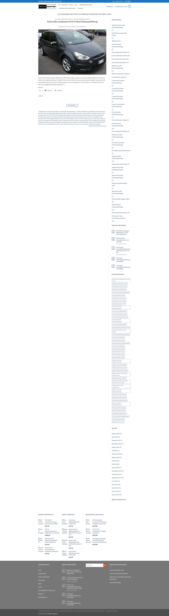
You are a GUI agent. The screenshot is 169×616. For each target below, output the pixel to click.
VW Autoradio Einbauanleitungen (117, 206)
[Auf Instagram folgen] (126, 1)
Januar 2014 (115, 467)
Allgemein (115, 41)
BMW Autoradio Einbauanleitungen (117, 67)
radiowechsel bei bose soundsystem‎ (117, 386)
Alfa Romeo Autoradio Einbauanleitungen (118, 26)
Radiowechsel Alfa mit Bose (119, 378)
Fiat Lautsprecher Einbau (119, 120)
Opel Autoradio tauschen (118, 349)
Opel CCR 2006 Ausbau (118, 354)
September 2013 (117, 477)
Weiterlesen (72, 105)
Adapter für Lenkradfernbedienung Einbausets (120, 578)
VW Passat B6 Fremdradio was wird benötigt (122, 239)
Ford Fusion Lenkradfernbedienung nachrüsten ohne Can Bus (123, 249)
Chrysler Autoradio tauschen (119, 314)
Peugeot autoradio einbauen (119, 365)
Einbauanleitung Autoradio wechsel (65, 115)
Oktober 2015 (116, 440)
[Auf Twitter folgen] (128, 1)
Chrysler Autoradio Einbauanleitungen (117, 89)
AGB (39, 570)
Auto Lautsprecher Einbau (120, 55)
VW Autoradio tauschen (118, 419)
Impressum (41, 580)
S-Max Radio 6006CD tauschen (51, 124)
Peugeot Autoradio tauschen (119, 367)
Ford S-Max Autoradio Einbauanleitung (61, 117)
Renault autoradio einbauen (119, 394)
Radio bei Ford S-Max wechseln (71, 120)
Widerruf (41, 594)
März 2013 (115, 491)
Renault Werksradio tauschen (119, 400)
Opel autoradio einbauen (118, 346)
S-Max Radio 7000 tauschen (67, 124)
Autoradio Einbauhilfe (61, 19)
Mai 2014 (115, 464)
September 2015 (117, 444)
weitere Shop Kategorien (67, 8)
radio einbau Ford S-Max (85, 120)
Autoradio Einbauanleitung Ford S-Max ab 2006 (58, 113)
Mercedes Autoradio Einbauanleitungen (118, 144)
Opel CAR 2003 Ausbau (118, 351)
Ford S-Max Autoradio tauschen (79, 117)
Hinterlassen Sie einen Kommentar (97, 126)
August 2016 (116, 433)
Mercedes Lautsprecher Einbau (121, 150)
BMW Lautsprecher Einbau (120, 74)
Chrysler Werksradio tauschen (120, 317)
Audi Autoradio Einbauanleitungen (117, 45)
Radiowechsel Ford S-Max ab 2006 (47, 122)
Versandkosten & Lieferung (46, 590)
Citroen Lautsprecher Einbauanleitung (118, 105)
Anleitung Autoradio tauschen (119, 284)
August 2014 (116, 457)
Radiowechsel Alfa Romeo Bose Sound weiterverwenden (120, 381)
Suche (71, 5)
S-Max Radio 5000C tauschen (85, 122)
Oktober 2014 (116, 454)
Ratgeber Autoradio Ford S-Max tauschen (66, 122)
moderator (82, 26)
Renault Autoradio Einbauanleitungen (117, 176)
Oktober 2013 (116, 474)
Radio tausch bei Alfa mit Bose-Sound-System (120, 374)
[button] (119, 1)
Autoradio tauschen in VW (118, 303)
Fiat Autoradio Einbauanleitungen (117, 113)
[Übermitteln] (105, 565)
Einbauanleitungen (86, 5)
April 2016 (115, 437)
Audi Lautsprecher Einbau (119, 52)
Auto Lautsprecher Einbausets (119, 573)
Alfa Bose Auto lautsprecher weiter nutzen (121, 280)
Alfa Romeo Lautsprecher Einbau (119, 34)
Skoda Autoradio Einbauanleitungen (117, 192)
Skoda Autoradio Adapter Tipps (119, 184)
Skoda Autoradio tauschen (118, 410)
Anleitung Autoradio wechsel (119, 286)
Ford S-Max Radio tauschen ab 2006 (87, 118)
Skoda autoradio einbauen (118, 407)
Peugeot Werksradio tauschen (119, 370)
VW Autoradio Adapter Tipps (120, 199)
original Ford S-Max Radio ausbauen (54, 120)
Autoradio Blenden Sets (117, 570)
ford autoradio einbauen (98, 115)
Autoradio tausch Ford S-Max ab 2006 (80, 113)
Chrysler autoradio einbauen (119, 311)
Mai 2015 (115, 450)
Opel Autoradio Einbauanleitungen (117, 157)
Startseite (64, 5)
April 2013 (115, 488)
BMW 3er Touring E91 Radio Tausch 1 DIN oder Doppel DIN (123, 232)
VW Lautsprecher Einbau (119, 212)
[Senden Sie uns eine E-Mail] (129, 1)
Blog (114, 1)
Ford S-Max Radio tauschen (71, 118)
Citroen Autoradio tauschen (119, 324)
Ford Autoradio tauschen (44, 117)
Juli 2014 (114, 461)
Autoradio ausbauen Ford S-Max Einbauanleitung (72, 21)
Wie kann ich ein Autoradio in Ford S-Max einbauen (87, 124)
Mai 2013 (115, 484)
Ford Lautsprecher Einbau (119, 131)
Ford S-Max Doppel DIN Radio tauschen (53, 118)
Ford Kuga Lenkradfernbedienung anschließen (123, 267)
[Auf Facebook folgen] (124, 1)
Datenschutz (42, 573)
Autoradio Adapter (115, 582)
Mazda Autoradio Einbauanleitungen (117, 136)
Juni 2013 (115, 481)
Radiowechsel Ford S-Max (98, 120)
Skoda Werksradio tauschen (119, 413)
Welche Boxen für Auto (118, 422)
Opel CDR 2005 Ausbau (118, 357)
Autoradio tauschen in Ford (98, 113)
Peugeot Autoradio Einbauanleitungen (117, 168)
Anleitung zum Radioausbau (89, 111)
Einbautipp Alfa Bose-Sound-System (119, 330)
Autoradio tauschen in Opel (119, 301)
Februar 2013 (116, 494)
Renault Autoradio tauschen (119, 397)
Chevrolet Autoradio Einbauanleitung (118, 82)
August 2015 (116, 447)
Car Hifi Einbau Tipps (118, 77)
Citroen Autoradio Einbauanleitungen (117, 97)
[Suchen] (59, 5)
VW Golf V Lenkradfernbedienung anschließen (123, 259)
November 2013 (117, 471)
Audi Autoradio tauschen (118, 295)
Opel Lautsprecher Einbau (119, 164)
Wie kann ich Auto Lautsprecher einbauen (119, 217)
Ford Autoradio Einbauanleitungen (79, 19)
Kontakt (80, 8)
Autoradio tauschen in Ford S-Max (46, 115)
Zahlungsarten (42, 597)
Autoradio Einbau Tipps (119, 59)
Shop (75, 5)
